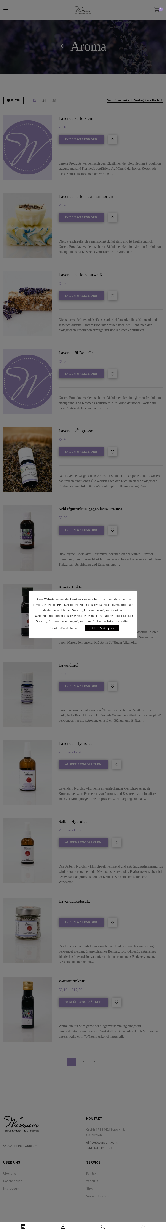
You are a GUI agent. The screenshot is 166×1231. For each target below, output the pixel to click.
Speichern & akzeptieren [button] (102, 628)
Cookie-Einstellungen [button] (65, 628)
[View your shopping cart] (157, 11)
